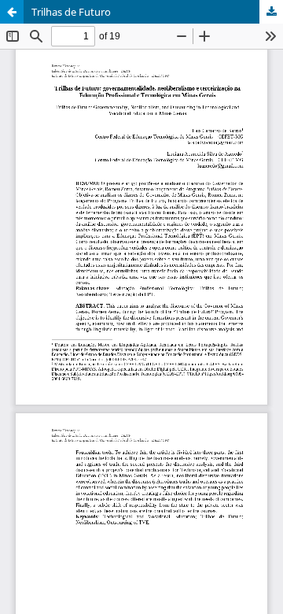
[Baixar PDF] (271, 12)
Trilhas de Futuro (71, 12)
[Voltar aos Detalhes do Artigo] (12, 12)
